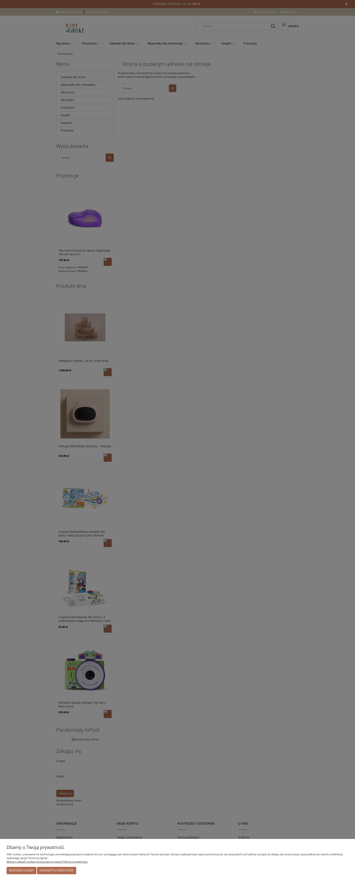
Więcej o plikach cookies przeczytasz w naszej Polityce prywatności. (47, 862)
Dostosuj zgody (21, 870)
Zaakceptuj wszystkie (56, 870)
